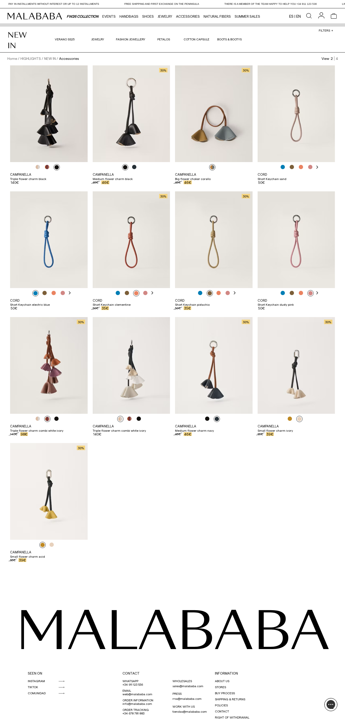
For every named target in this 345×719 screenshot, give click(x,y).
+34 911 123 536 (132, 684)
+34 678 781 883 (133, 713)
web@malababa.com (137, 694)
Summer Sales (247, 16)
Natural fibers (217, 16)
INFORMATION (226, 673)
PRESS (177, 693)
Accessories (188, 16)
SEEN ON (35, 673)
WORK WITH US (184, 706)
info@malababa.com (137, 703)
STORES (220, 687)
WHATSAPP (130, 681)
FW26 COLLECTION (82, 16)
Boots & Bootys (229, 39)
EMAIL (126, 690)
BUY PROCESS (225, 693)
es (291, 16)
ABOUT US (222, 681)
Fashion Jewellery (130, 39)
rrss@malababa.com (187, 698)
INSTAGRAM (36, 681)
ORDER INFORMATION (137, 700)
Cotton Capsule (196, 39)
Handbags (128, 16)
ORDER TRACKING (135, 709)
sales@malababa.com (188, 686)
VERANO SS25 (65, 39)
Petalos (163, 39)
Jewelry (165, 16)
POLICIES (221, 705)
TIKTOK (33, 687)
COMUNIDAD (37, 693)
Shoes (148, 16)
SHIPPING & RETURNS (230, 699)
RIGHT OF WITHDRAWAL (232, 717)
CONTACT (131, 673)
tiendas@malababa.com (190, 711)
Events (109, 16)
